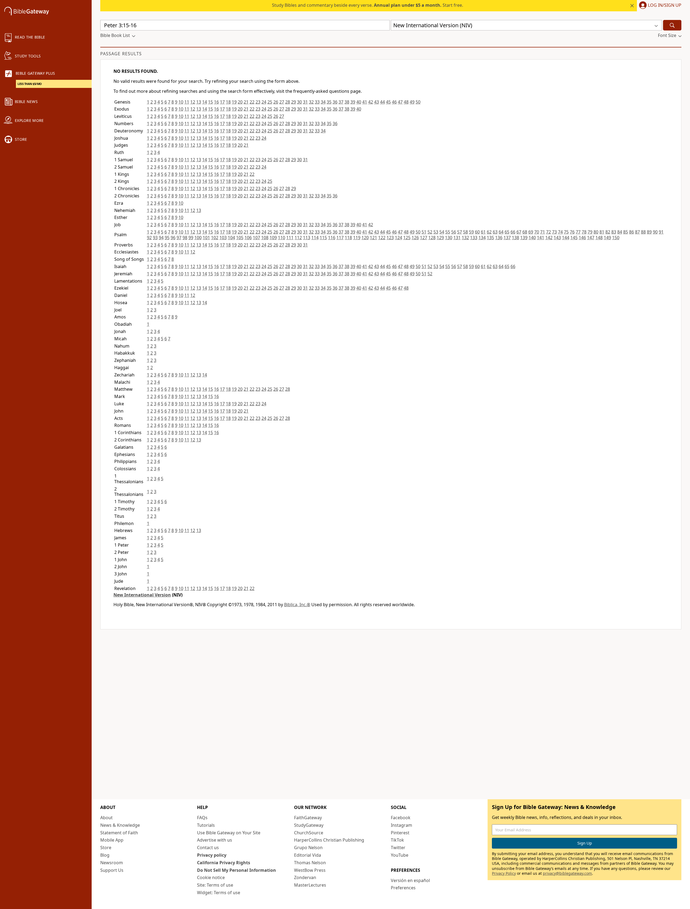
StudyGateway (308, 825)
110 (281, 238)
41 (364, 102)
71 (542, 232)
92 (149, 238)
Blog (104, 855)
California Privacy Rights (223, 863)
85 (625, 232)
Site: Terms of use (215, 885)
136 (498, 238)
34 (323, 102)
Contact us (208, 847)
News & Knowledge (120, 825)
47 (400, 102)
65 (507, 232)
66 (512, 232)
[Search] (672, 25)
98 (184, 238)
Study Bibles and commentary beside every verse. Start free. (367, 5)
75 (566, 232)
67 (518, 232)
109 (273, 238)
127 (423, 238)
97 (179, 238)
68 (524, 232)
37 (341, 102)
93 (155, 238)
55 (447, 232)
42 (370, 102)
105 (239, 238)
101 (206, 238)
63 (495, 232)
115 (323, 238)
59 (471, 232)
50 (418, 102)
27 (281, 102)
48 (406, 102)
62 (489, 232)
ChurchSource (308, 833)
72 (548, 232)
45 (388, 102)
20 (240, 102)
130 (448, 238)
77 (578, 232)
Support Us (111, 870)
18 (228, 102)
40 (358, 102)
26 (275, 102)
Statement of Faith (119, 833)
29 (293, 102)
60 (477, 232)
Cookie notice (211, 877)
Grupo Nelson (308, 847)
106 (248, 238)
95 (167, 238)
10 (180, 102)
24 (263, 102)
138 (515, 238)
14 (204, 102)
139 (523, 238)
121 (373, 238)
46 (394, 102)
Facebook (400, 818)
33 (317, 102)
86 (631, 232)
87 (637, 232)
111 (290, 238)
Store (105, 847)
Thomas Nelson (310, 863)
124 (398, 238)
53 (435, 232)
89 (649, 232)
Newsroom (111, 863)
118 (348, 238)
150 (615, 238)
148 (599, 238)
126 (415, 238)
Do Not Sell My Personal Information (236, 870)
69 (530, 232)
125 (406, 238)
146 (582, 238)
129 (440, 238)
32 (311, 102)
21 (246, 102)
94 (161, 238)
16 (216, 102)
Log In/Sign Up (664, 5)
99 (190, 238)
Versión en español (410, 880)
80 (596, 232)
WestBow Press (310, 870)
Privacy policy (211, 855)
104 (231, 238)
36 (335, 102)
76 (572, 232)
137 (507, 238)
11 (186, 102)
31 (305, 102)
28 (287, 102)
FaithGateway (308, 818)
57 (459, 232)
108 (264, 238)
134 (482, 238)
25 (269, 102)
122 (381, 238)
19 (234, 102)
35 (329, 102)
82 (607, 232)
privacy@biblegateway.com (567, 873)
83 (613, 232)
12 (192, 102)
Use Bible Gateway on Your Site (228, 833)
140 (532, 238)
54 (441, 232)
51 (424, 232)
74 (560, 232)
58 (465, 232)
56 (453, 232)
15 (210, 102)
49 (412, 102)
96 (173, 238)
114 (315, 238)
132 (465, 238)
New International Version (142, 595)
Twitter (398, 847)
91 (661, 232)
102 (214, 238)
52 (429, 232)
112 (298, 238)
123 (390, 238)
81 (601, 232)
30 (299, 102)
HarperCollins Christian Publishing (329, 840)
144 (565, 238)
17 (222, 102)
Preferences (403, 888)
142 (549, 238)
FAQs (202, 818)
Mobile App (111, 840)
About (106, 818)
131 (457, 238)
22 (252, 102)
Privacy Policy (504, 873)
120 (365, 238)
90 (655, 232)
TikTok (397, 840)
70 (536, 232)
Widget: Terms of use (218, 893)
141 (540, 238)
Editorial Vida (307, 855)
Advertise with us (214, 840)
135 (490, 238)
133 (473, 238)
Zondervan (305, 877)
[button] (659, 5)
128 (432, 238)
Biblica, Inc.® (297, 605)
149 (607, 238)
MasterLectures (310, 885)
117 (340, 238)
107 (256, 238)
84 (619, 232)
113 (306, 238)
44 (382, 102)
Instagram (401, 825)
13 (198, 102)
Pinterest (400, 833)
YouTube (399, 855)
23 (258, 102)
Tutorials (206, 825)
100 (198, 238)
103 (223, 238)
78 (584, 232)
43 (376, 102)
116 (331, 238)
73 (554, 232)
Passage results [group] (121, 54)
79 (590, 232)
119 (356, 238)
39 (352, 102)
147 (590, 238)
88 (643, 232)
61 (483, 232)
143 (557, 238)
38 (346, 102)
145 (574, 238)
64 (501, 232)
